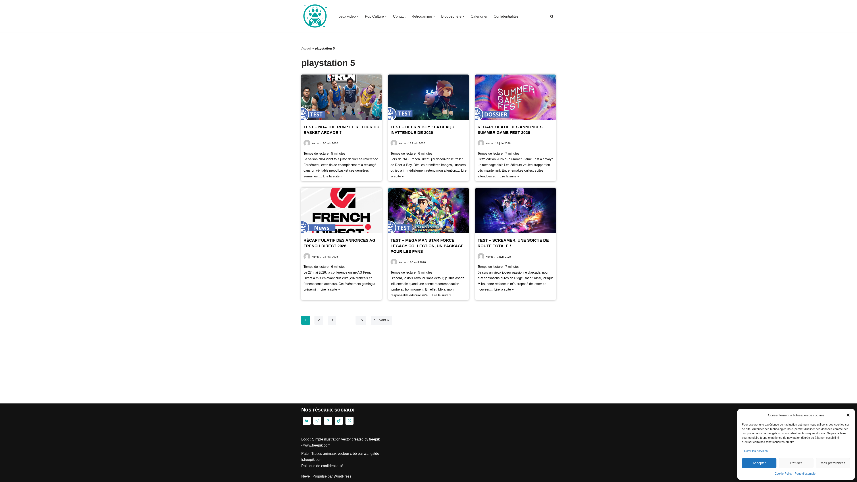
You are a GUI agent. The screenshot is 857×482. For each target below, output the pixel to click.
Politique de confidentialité (322, 466)
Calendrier (479, 16)
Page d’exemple (805, 473)
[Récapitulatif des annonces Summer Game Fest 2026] (515, 97)
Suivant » (381, 320)
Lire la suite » (332, 176)
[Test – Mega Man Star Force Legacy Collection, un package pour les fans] (428, 210)
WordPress (342, 476)
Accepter (759, 463)
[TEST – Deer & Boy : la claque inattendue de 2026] (428, 97)
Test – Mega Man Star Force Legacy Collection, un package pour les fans (427, 246)
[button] (848, 415)
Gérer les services (756, 451)
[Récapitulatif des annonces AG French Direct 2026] (341, 210)
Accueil (306, 48)
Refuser (796, 463)
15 (361, 320)
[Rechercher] (551, 16)
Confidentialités (506, 16)
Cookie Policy (784, 473)
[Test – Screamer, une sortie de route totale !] (515, 210)
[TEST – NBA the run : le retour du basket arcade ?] (341, 97)
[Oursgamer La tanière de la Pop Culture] (314, 16)
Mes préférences (833, 463)
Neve (305, 476)
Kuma (315, 143)
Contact (399, 16)
